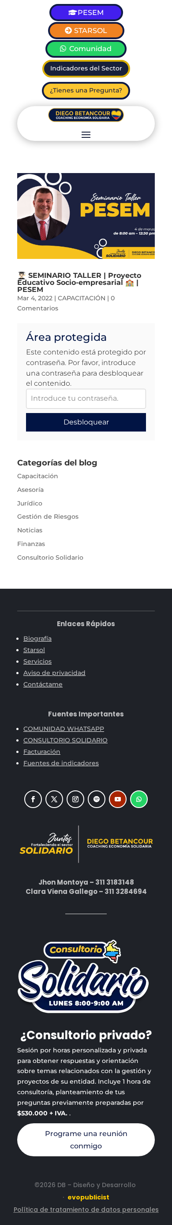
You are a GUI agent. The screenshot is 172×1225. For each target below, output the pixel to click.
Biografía (37, 638)
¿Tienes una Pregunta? (86, 90)
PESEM (91, 12)
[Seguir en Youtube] (118, 799)
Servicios (37, 661)
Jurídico (29, 503)
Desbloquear (86, 422)
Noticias (29, 530)
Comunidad (90, 48)
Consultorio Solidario (50, 557)
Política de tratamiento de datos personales (86, 1209)
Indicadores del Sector (86, 68)
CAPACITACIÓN (81, 298)
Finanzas (31, 544)
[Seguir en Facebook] (33, 799)
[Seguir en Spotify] (96, 799)
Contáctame (43, 684)
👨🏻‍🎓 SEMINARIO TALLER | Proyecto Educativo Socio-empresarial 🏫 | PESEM (79, 282)
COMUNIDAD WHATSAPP (63, 729)
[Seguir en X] (54, 799)
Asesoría (30, 490)
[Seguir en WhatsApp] (139, 799)
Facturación (41, 752)
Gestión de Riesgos (48, 516)
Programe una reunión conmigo (86, 1139)
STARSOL (90, 30)
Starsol (34, 650)
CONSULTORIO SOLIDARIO (65, 740)
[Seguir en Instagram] (75, 799)
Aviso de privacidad (54, 673)
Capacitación (37, 476)
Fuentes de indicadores (61, 763)
